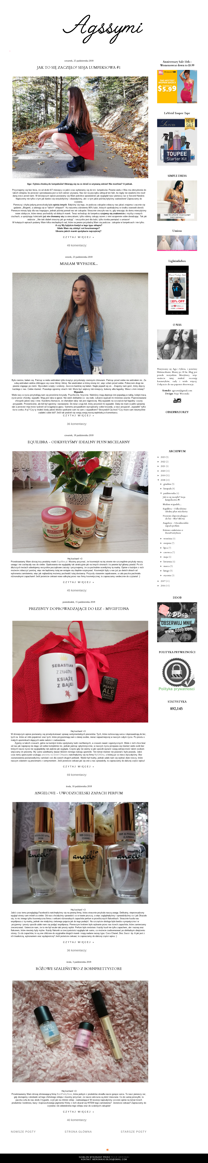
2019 (163, 475)
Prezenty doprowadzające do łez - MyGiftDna (79, 608)
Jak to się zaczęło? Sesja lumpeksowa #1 (79, 67)
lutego (166, 570)
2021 (163, 466)
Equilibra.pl (62, 561)
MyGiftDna (99, 755)
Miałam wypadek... (79, 263)
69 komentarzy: (77, 774)
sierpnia (167, 543)
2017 (163, 581)
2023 (163, 457)
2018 (163, 480)
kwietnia (168, 561)
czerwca (167, 552)
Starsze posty (134, 1131)
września (168, 538)
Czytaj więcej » (79, 237)
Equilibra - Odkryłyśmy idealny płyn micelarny (79, 442)
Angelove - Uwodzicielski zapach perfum (79, 793)
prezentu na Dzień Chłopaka (55, 755)
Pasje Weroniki (181, 393)
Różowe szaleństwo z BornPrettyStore (79, 968)
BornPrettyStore (64, 1094)
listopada (167, 488)
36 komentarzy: (77, 424)
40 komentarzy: (77, 1120)
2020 (163, 470)
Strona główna (78, 1131)
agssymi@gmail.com (182, 390)
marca (166, 566)
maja (166, 556)
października (169, 493)
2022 (163, 461)
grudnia (167, 484)
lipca (166, 547)
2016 (163, 585)
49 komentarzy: (77, 245)
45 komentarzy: (77, 590)
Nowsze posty (23, 1131)
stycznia (167, 575)
